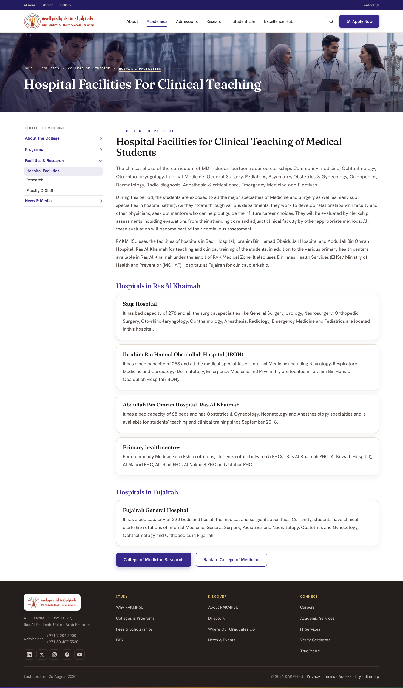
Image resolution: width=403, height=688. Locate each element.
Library (47, 5)
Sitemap (372, 676)
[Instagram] (54, 654)
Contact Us (370, 5)
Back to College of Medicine (231, 559)
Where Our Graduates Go (231, 629)
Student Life (243, 21)
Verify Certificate (315, 639)
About (132, 21)
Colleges (50, 68)
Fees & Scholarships (134, 629)
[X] (41, 654)
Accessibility (350, 676)
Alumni (29, 5)
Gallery (65, 5)
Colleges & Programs (135, 618)
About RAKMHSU (223, 607)
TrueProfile (310, 650)
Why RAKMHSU (130, 607)
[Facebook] (67, 654)
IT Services (310, 629)
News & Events (221, 639)
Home (28, 68)
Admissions (187, 21)
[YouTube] (79, 654)
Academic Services (317, 618)
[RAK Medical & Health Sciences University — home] (59, 21)
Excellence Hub (278, 21)
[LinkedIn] (29, 654)
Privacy (313, 676)
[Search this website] (331, 21)
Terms (329, 676)
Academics (157, 21)
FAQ (119, 639)
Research (215, 21)
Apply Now (362, 21)
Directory (216, 618)
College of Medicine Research (153, 559)
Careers (307, 607)
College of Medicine (89, 68)
